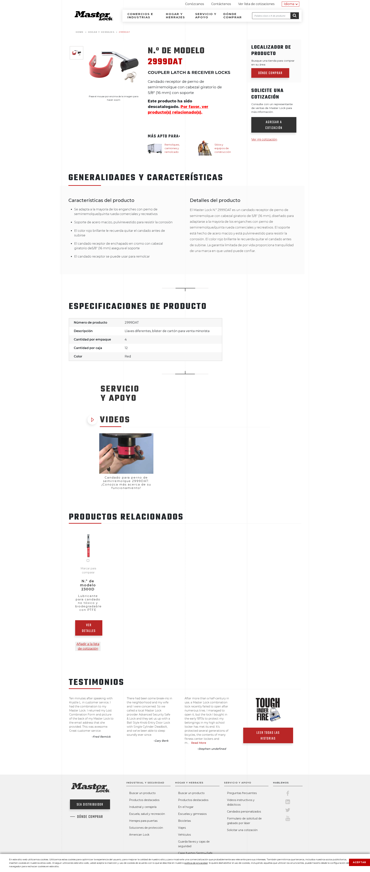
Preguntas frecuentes (242, 793)
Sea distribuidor (90, 805)
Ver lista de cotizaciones (256, 4)
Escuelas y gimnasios (192, 814)
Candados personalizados (244, 811)
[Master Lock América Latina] (89, 19)
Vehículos (184, 834)
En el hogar (185, 807)
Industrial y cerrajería (142, 807)
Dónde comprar (232, 15)
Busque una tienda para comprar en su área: (272, 62)
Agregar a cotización (273, 125)
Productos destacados (144, 800)
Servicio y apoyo (205, 15)
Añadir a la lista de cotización (88, 646)
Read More (198, 743)
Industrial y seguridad (145, 782)
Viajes (182, 827)
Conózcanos (194, 4)
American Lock (139, 834)
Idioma (289, 4)
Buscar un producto (142, 793)
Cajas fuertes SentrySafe (195, 853)
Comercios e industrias (140, 15)
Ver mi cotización (264, 139)
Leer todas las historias (268, 735)
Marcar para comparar (88, 570)
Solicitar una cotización (242, 830)
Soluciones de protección (146, 827)
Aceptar (359, 862)
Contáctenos (221, 4)
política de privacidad (196, 862)
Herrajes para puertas (143, 821)
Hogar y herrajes (175, 15)
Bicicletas (184, 821)
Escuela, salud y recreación (147, 814)
